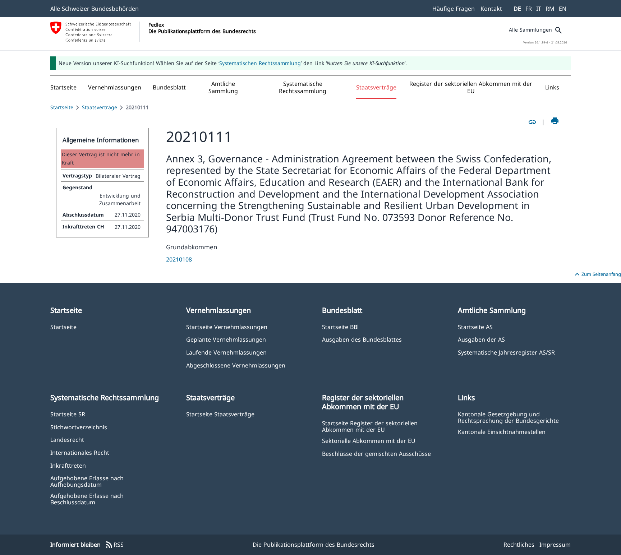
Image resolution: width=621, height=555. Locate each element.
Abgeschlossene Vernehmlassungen (235, 365)
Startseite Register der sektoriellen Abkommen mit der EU (370, 426)
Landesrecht (67, 439)
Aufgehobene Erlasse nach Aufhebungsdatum (87, 481)
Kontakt (491, 9)
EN (562, 9)
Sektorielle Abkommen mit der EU (368, 440)
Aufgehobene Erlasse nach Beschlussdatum (87, 498)
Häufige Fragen (453, 9)
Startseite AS (475, 326)
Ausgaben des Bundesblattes (362, 339)
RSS (114, 545)
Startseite (61, 107)
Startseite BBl (340, 326)
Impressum (555, 545)
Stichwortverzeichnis (78, 427)
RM (550, 9)
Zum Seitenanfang (597, 274)
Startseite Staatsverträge (220, 414)
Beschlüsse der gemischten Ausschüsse (376, 453)
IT (538, 9)
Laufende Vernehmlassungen (226, 352)
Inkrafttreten (68, 465)
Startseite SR (67, 414)
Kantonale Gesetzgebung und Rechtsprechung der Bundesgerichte (508, 417)
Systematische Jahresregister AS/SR (506, 352)
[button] (114, 87)
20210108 (179, 259)
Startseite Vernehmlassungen (226, 326)
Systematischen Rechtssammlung (260, 63)
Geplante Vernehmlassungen (226, 339)
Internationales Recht (79, 452)
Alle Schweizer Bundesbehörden (94, 9)
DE (517, 9)
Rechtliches (518, 545)
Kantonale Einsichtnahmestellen (502, 431)
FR (528, 9)
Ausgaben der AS (481, 339)
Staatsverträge (99, 107)
